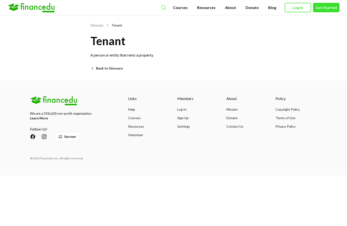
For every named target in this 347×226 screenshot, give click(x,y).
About (230, 7)
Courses (180, 7)
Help (131, 109)
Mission (232, 109)
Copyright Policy (287, 109)
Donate (252, 7)
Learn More (39, 118)
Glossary (96, 25)
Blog (272, 7)
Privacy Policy (285, 126)
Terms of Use (285, 118)
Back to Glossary (109, 68)
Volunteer (135, 135)
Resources (206, 7)
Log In (298, 7)
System (70, 137)
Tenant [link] (116, 25)
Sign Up (183, 118)
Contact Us (234, 126)
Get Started (326, 7)
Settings (183, 126)
